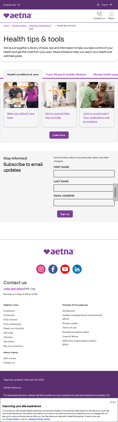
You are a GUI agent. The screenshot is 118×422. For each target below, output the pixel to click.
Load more (59, 135)
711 (32, 289)
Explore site (9, 4)
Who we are (9, 358)
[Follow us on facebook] (53, 269)
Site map (8, 332)
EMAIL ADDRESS (64, 195)
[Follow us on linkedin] (77, 269)
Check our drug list (13, 328)
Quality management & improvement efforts (82, 316)
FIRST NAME (61, 167)
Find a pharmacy (12, 323)
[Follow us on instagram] (40, 269)
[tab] (22, 74)
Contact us (99, 18)
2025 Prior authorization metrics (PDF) (79, 342)
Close (113, 401)
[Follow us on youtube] (65, 269)
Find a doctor (10, 319)
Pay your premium (13, 345)
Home (6, 25)
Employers (9, 310)
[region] (59, 410)
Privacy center (70, 323)
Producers (9, 314)
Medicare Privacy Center (39, 419)
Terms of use (69, 327)
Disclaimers (68, 310)
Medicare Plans (19, 25)
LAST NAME (61, 181)
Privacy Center (12, 419)
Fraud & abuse (70, 336)
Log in (104, 4)
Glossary (8, 336)
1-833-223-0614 (13, 289)
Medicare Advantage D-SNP (40, 27)
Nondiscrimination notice (75, 331)
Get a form (9, 341)
